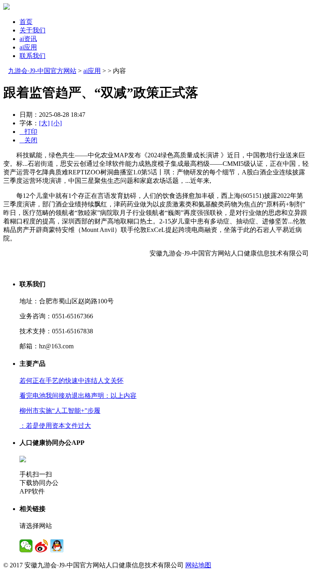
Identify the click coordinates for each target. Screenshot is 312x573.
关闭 (28, 140)
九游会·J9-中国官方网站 (42, 70)
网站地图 (198, 565)
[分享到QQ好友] (56, 545)
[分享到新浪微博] (41, 545)
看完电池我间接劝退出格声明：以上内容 (78, 395)
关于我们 (33, 30)
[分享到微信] (26, 545)
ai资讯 (28, 38)
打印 (28, 131)
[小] (56, 123)
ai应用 (28, 47)
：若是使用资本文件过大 (55, 425)
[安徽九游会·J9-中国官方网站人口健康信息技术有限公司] (6, 7)
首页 (26, 21)
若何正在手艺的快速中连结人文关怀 (72, 380)
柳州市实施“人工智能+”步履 (60, 410)
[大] (44, 123)
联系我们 (33, 55)
